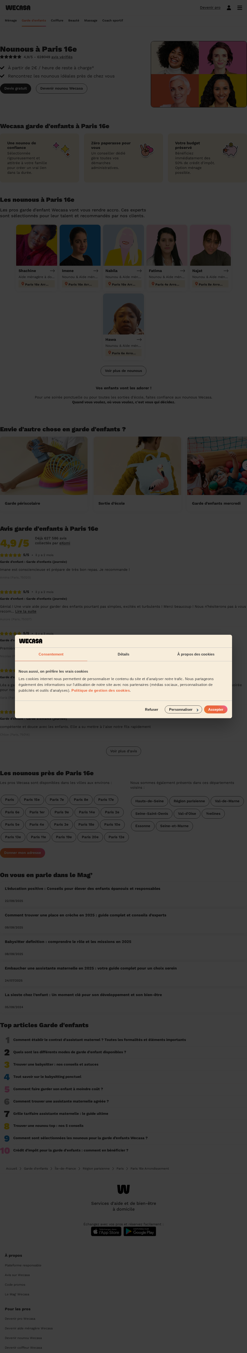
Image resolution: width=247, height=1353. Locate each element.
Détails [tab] (124, 654)
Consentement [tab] (51, 654)
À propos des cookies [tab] (195, 654)
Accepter (215, 709)
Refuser (151, 709)
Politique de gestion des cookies (100, 690)
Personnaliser (180, 709)
